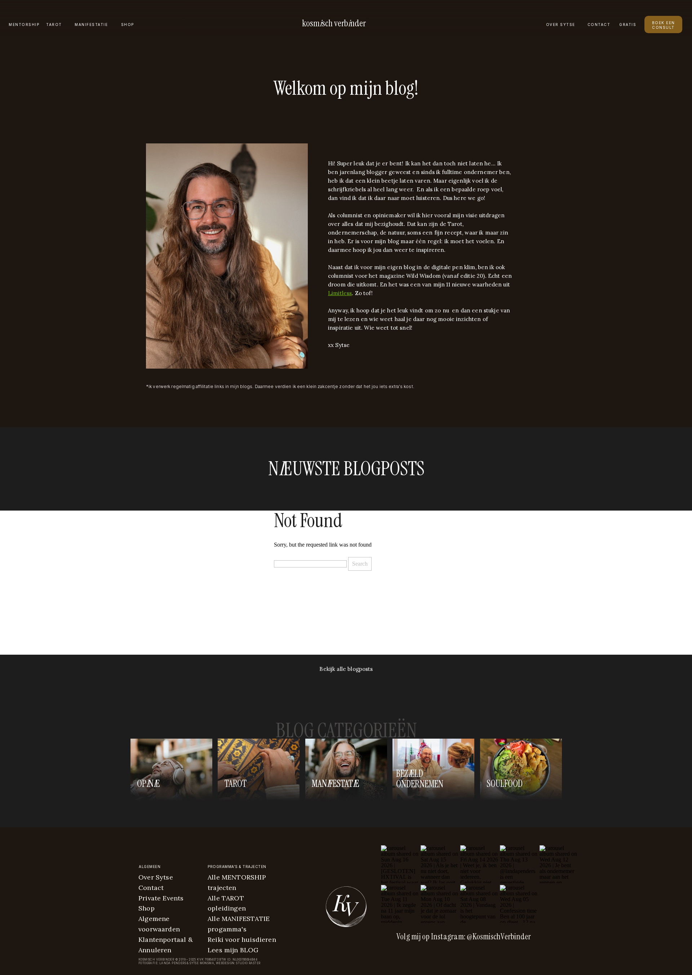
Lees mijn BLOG (233, 950)
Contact (151, 887)
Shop (146, 908)
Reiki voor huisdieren (242, 939)
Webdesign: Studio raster (238, 963)
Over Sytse (155, 877)
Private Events (161, 898)
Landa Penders (172, 963)
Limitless (340, 293)
